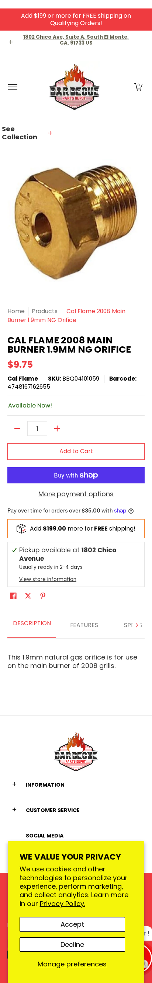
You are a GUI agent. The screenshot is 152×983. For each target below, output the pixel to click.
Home (16, 311)
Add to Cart (76, 451)
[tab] (31, 625)
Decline (72, 944)
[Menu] (12, 87)
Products (45, 311)
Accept (72, 924)
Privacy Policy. (62, 903)
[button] (138, 87)
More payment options (76, 494)
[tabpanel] (76, 658)
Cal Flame (22, 378)
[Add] (57, 428)
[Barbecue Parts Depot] (75, 86)
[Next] (136, 625)
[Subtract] (17, 428)
